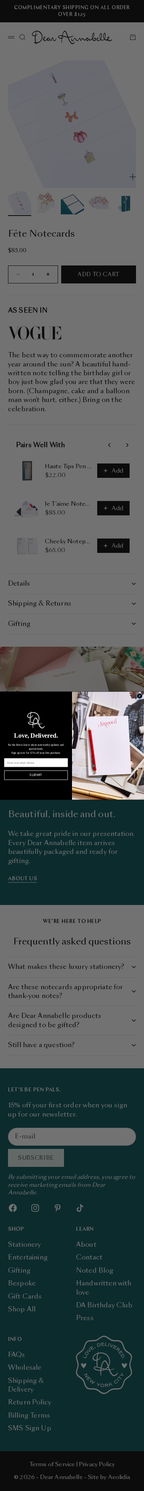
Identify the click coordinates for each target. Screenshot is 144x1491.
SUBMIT (36, 775)
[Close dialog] (139, 695)
